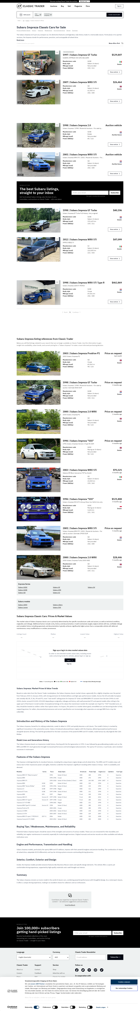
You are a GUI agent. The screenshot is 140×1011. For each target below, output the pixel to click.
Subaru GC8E (22, 590)
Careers (19, 973)
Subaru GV (91, 587)
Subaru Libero (57, 605)
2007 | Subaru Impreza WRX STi (80, 82)
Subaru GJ (56, 593)
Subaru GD (22, 593)
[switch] (55, 1007)
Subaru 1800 (22, 605)
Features (40, 30)
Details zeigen (101, 1007)
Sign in (119, 6)
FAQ (36, 977)
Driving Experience (59, 30)
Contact (37, 969)
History (34, 30)
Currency (56, 952)
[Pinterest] (89, 970)
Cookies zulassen (124, 982)
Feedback (38, 973)
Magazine (78, 6)
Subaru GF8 (57, 590)
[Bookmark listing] (57, 52)
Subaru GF (56, 587)
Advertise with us (59, 973)
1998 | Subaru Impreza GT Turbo (80, 210)
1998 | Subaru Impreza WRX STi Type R (83, 282)
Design (68, 30)
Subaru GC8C (22, 587)
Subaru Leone (23, 607)
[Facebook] (76, 970)
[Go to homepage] (30, 6)
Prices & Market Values (23, 30)
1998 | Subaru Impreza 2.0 (77, 125)
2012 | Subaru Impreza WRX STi (80, 239)
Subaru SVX (57, 607)
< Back (18, 20)
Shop (54, 969)
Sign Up (69, 664)
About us (20, 969)
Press (19, 977)
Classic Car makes (59, 977)
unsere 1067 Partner (37, 984)
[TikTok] (101, 970)
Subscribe (115, 193)
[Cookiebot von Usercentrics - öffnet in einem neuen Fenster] (12, 1007)
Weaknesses (48, 30)
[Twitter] (83, 970)
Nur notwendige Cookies (124, 988)
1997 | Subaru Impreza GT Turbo (80, 54)
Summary (75, 30)
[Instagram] (95, 970)
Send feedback (70, 905)
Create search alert (114, 14)
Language (20, 952)
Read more (20, 40)
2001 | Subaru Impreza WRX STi (80, 154)
